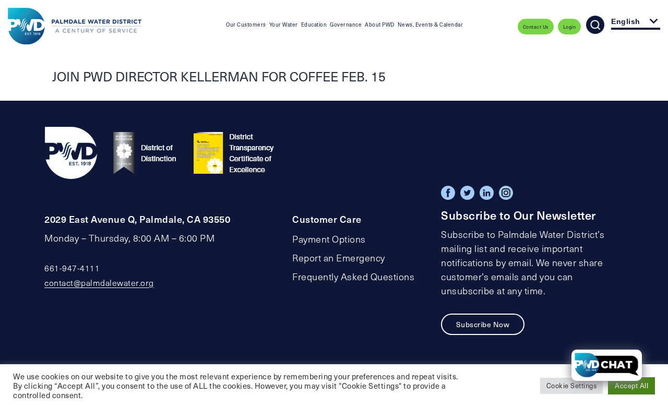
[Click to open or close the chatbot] (606, 365)
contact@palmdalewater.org (99, 282)
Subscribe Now (483, 324)
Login (569, 26)
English (625, 21)
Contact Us (535, 26)
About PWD (380, 24)
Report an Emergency (338, 258)
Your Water (283, 24)
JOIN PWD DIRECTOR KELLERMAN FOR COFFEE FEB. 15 (219, 76)
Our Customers (246, 24)
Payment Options (329, 239)
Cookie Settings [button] (571, 385)
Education (314, 24)
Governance (346, 24)
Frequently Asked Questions (353, 276)
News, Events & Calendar (430, 24)
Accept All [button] (631, 385)
